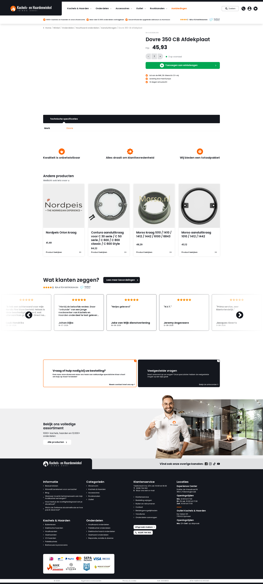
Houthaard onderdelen (87, 27)
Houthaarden (51, 531)
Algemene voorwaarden (91, 581)
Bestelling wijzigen (144, 500)
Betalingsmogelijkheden (146, 511)
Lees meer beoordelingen (120, 280)
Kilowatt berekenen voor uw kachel (61, 489)
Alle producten (56, 442)
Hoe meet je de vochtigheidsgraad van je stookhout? (63, 503)
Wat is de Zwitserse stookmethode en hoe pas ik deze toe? (64, 508)
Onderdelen (102, 8)
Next (237, 312)
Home (48, 27)
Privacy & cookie (129, 581)
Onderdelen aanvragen (146, 517)
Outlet (139, 8)
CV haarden (50, 538)
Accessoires (122, 8)
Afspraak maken (144, 527)
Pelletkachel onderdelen (99, 528)
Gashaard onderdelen (98, 535)
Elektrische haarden (54, 528)
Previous (26, 312)
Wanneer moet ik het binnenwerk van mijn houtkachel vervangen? (64, 497)
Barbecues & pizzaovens (56, 545)
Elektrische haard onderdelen (101, 531)
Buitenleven (50, 525)
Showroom (93, 486)
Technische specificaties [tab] (64, 118)
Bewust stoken (51, 486)
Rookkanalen (157, 8)
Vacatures (140, 514)
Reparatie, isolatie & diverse (100, 538)
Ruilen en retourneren (145, 504)
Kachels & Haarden (78, 8)
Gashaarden (51, 535)
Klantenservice (142, 497)
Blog (47, 493)
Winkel (56, 27)
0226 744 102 (141, 488)
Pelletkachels (51, 542)
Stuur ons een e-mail (144, 490)
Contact (139, 507)
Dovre (69, 128)
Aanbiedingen (179, 8)
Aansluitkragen (109, 27)
